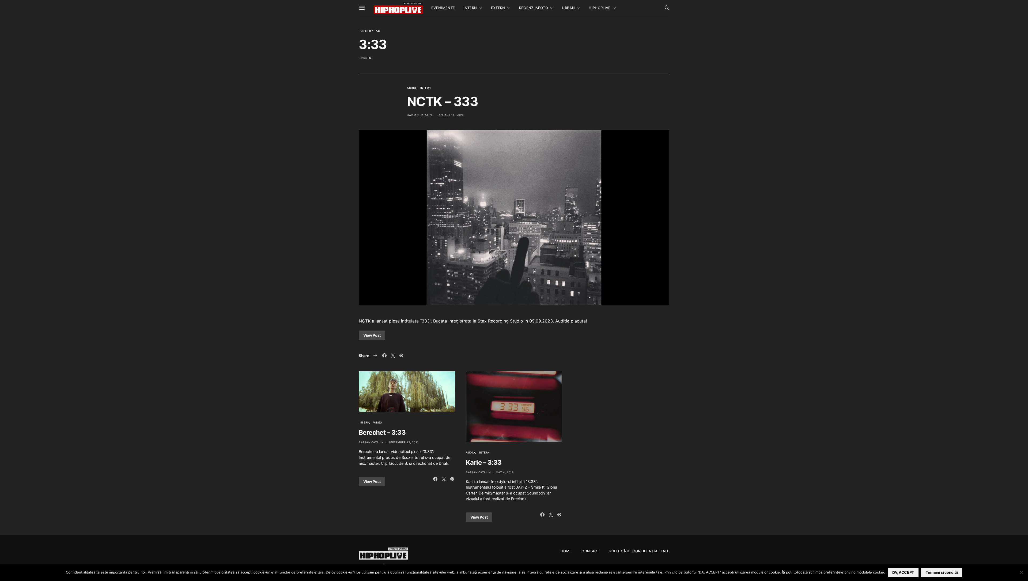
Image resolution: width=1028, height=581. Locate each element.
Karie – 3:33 (484, 462)
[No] (1021, 572)
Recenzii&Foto (533, 8)
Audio (411, 87)
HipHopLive (599, 8)
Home (566, 551)
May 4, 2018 (505, 472)
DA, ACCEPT (903, 572)
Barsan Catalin (419, 115)
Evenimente (443, 8)
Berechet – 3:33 (382, 432)
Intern (470, 8)
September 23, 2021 (404, 442)
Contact (590, 551)
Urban (568, 8)
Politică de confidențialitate (639, 551)
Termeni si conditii (942, 572)
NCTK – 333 (442, 101)
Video (377, 422)
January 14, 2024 (450, 115)
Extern (498, 8)
